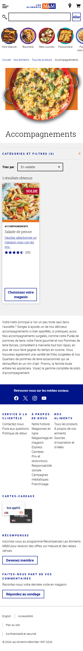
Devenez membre (20, 560)
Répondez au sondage (23, 594)
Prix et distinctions (39, 458)
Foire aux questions (15, 428)
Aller (76, 17)
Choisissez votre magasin (21, 294)
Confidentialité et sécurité (21, 634)
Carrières (38, 452)
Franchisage (40, 484)
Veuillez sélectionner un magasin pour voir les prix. (21, 242)
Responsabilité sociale (42, 467)
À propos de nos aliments (65, 430)
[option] (9, 39)
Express (37, 447)
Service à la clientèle (14, 416)
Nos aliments (21, 60)
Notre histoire (41, 424)
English (6, 616)
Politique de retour (14, 433)
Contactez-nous (13, 424)
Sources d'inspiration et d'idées (64, 442)
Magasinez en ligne (41, 430)
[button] (5, 6)
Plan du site (13, 625)
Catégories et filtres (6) (28, 153)
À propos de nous (41, 416)
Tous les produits (42, 60)
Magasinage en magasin (42, 440)
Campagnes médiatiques (40, 477)
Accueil (6, 60)
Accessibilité (25, 616)
